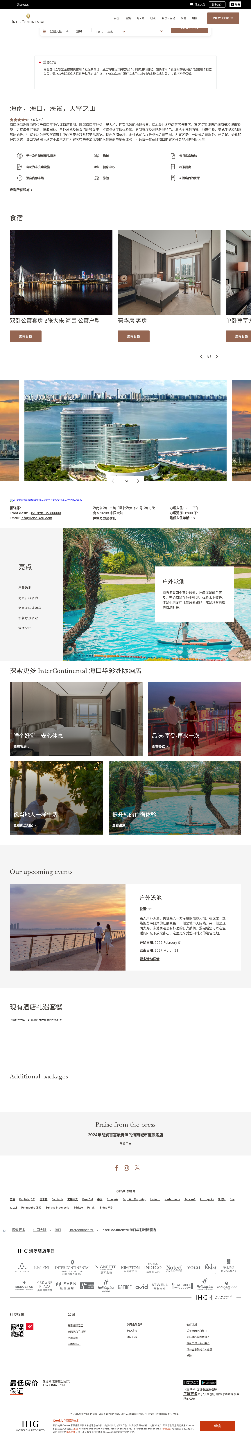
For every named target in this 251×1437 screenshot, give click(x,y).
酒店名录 (132, 1336)
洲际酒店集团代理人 (198, 1336)
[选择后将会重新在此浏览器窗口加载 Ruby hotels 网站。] (210, 1267)
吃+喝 (141, 18)
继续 (217, 1426)
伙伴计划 (192, 1324)
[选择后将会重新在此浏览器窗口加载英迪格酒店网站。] (153, 1267)
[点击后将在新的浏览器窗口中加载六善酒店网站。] (22, 1267)
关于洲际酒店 (75, 1325)
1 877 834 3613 (53, 1385)
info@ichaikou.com (36, 518)
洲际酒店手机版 (77, 1331)
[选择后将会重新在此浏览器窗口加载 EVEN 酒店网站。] (66, 1286)
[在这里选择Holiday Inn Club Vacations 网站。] (205, 1286)
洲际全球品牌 (135, 1324)
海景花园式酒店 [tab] (30, 608)
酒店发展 (132, 1330)
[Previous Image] (202, 356)
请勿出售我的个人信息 (199, 1349)
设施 (128, 18)
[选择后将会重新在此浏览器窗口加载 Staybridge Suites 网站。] (182, 1286)
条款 (75, 1428)
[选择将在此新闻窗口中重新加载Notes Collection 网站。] (174, 1267)
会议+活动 (168, 18)
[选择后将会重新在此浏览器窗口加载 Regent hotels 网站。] (42, 1267)
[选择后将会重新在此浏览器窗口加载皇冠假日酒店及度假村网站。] (44, 1286)
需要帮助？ (74, 1344)
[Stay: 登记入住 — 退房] (65, 31)
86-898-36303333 (46, 513)
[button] (235, 4)
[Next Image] (216, 356)
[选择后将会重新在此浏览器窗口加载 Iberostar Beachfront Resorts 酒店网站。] (24, 1286)
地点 (153, 18)
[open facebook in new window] (115, 1168)
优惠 (184, 18)
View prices (189, 28)
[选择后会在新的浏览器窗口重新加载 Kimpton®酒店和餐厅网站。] (130, 1267)
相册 (195, 18)
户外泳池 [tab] (25, 587)
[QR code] (17, 1330)
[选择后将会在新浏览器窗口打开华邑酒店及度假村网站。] (228, 1267)
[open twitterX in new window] (135, 1168)
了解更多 (190, 1394)
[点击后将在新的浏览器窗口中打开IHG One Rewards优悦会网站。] (214, 1297)
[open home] (6, 1230)
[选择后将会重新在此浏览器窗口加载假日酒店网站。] (106, 1286)
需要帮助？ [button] (24, 4)
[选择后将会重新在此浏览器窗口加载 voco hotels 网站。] (193, 1267)
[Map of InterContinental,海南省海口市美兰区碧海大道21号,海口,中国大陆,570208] (46, 500)
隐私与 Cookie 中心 (198, 1343)
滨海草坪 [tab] (25, 628)
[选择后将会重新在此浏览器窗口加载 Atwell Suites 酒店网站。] (159, 1286)
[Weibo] (29, 1326)
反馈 (189, 1355)
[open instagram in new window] (124, 1168)
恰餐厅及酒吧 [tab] (28, 618)
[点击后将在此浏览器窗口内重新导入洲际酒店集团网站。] (36, 1251)
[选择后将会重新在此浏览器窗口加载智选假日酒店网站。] (87, 1286)
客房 (117, 18)
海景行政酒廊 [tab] (28, 598)
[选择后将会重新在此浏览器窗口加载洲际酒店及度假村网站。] (72, 1267)
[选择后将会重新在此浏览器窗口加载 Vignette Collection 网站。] (105, 1266)
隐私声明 (71, 1431)
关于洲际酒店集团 (197, 1330)
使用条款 (73, 1337)
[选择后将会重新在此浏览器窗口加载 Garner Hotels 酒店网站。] (125, 1286)
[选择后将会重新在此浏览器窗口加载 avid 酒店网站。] (141, 1286)
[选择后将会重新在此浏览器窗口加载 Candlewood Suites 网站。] (226, 1286)
